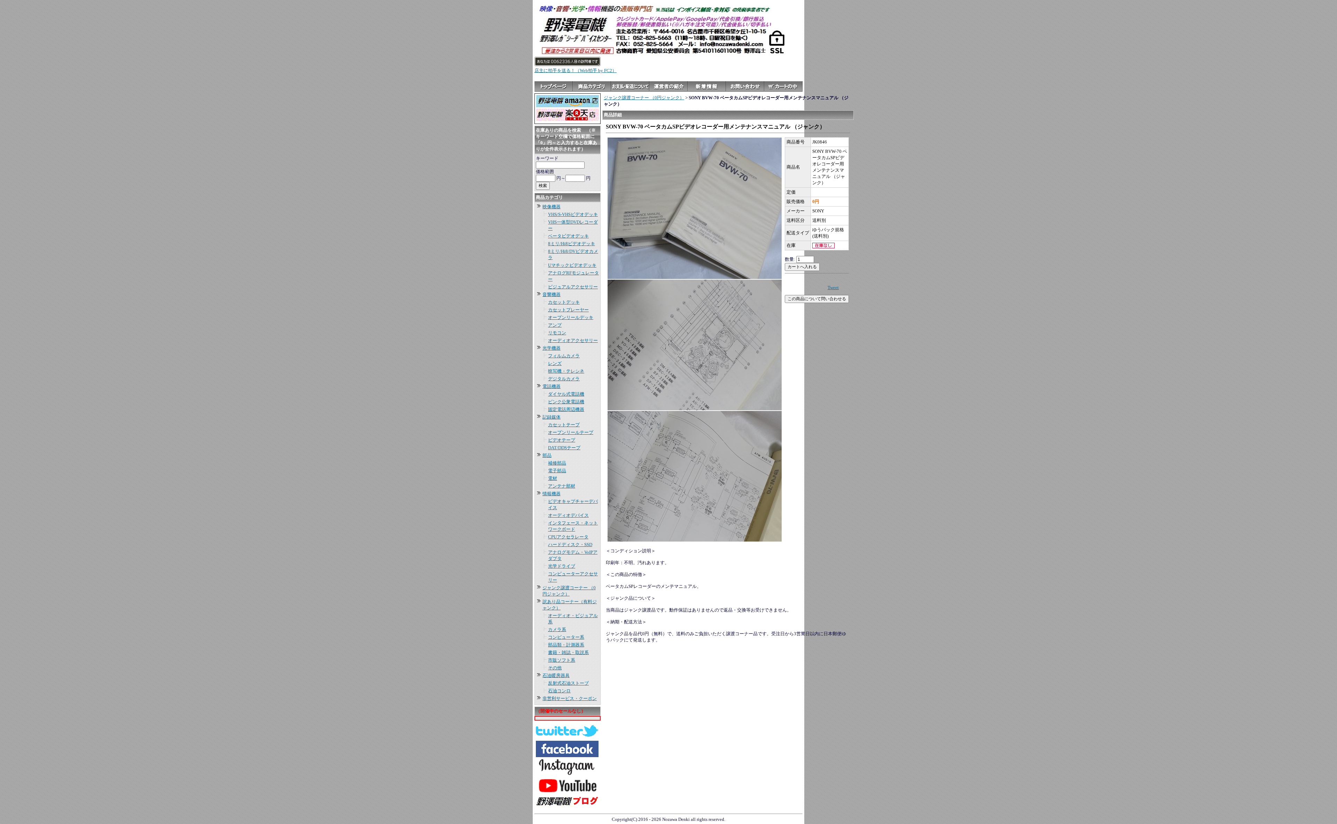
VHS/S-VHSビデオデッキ (573, 214)
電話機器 (551, 386)
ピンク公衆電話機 (566, 401)
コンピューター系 (566, 637)
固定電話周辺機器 (566, 409)
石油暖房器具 (556, 675)
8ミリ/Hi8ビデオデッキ (571, 243)
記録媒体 (551, 417)
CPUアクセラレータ (568, 536)
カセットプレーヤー (568, 309)
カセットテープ (564, 424)
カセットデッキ (564, 302)
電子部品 (557, 470)
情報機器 (551, 493)
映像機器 (551, 206)
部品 (547, 455)
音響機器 (551, 294)
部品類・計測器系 (566, 644)
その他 (555, 667)
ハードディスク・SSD (570, 544)
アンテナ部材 (561, 486)
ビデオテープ (561, 440)
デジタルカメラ (564, 378)
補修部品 (557, 463)
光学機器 (551, 348)
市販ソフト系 (561, 660)
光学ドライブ (561, 566)
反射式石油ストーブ (568, 683)
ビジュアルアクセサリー (573, 286)
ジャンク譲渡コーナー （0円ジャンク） (644, 97)
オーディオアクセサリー (573, 340)
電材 (552, 478)
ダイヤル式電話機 (566, 394)
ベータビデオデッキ (568, 236)
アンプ (555, 325)
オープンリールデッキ (570, 317)
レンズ (555, 363)
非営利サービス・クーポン (569, 698)
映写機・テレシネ (566, 371)
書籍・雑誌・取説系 (568, 652)
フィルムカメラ (564, 355)
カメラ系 (557, 629)
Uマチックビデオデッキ (572, 265)
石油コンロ (559, 690)
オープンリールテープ (570, 432)
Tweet (833, 287)
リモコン (557, 332)
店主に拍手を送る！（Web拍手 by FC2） (575, 70)
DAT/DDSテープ (564, 447)
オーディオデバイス (568, 515)
